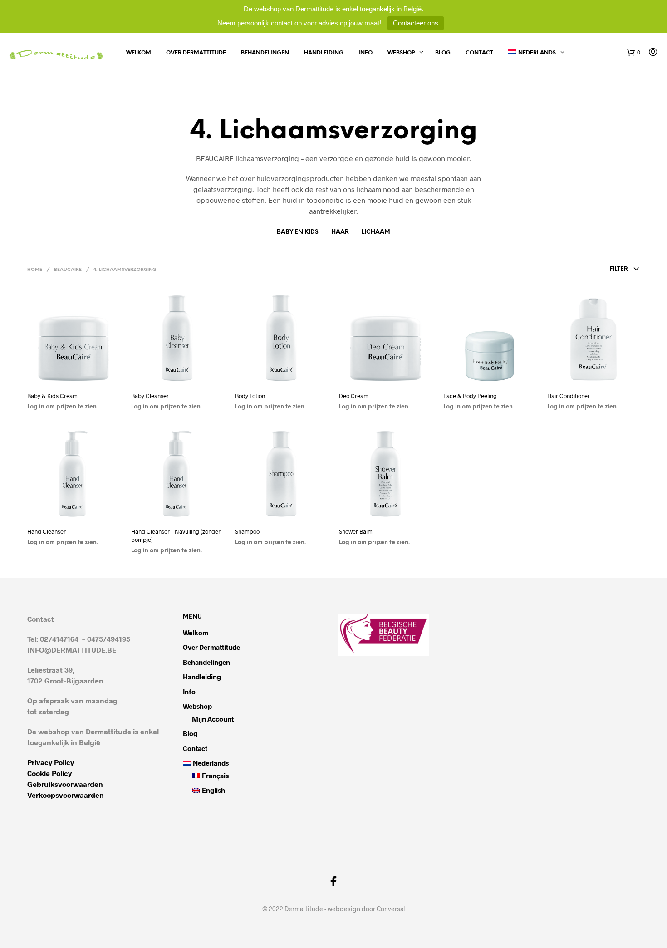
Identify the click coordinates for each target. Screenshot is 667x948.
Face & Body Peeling (470, 395)
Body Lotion (250, 395)
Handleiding (323, 53)
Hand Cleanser (46, 531)
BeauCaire (68, 269)
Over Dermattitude (196, 53)
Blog (443, 53)
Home (34, 269)
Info (365, 53)
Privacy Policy (50, 762)
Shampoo (247, 531)
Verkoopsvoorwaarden (65, 795)
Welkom (138, 53)
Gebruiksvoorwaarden (65, 784)
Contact (479, 53)
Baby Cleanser (150, 395)
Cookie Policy (49, 773)
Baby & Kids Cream (52, 395)
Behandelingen (265, 53)
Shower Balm (356, 531)
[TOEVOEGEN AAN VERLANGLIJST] (73, 377)
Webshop (401, 53)
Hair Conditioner (568, 395)
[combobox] (575, 269)
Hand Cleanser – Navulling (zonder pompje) (176, 535)
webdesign (344, 909)
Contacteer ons (415, 23)
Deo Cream (353, 395)
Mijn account (213, 719)
